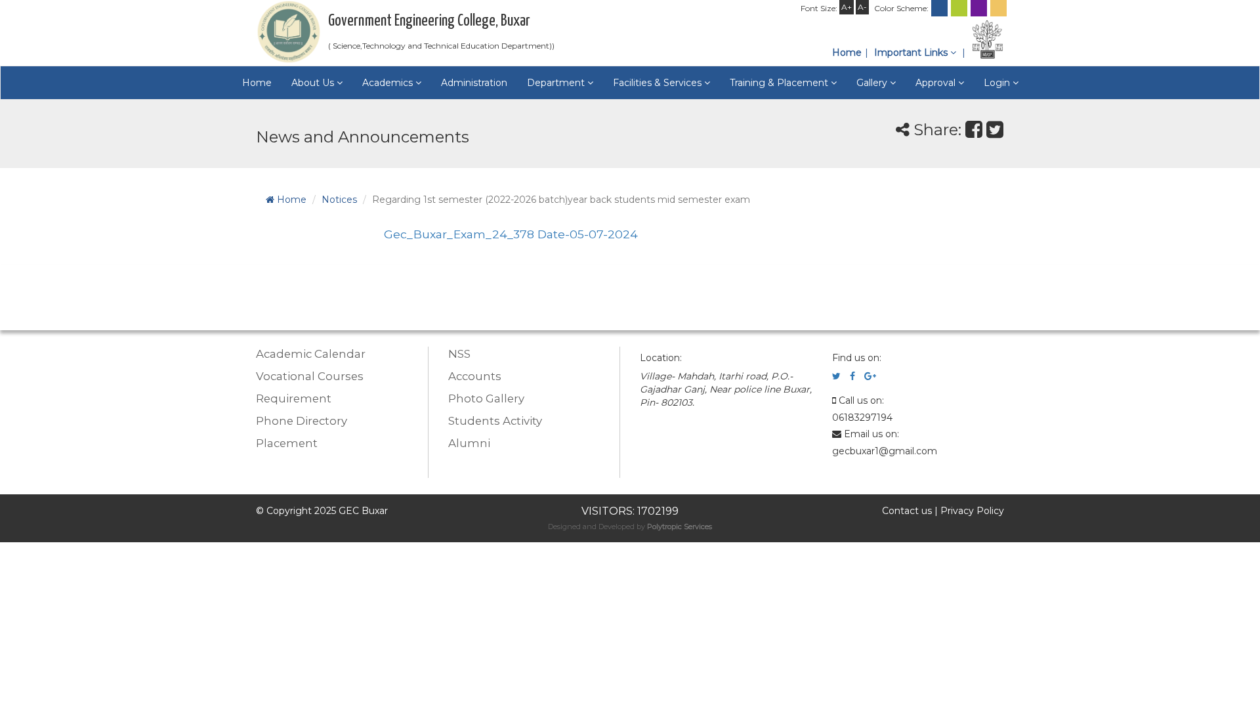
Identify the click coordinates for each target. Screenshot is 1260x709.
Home (847, 52)
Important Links (912, 52)
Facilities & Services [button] (658, 83)
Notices (339, 199)
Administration (474, 83)
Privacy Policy (972, 511)
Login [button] (998, 83)
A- (862, 7)
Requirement (293, 398)
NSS (459, 353)
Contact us (907, 511)
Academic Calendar (311, 353)
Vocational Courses (310, 376)
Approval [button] (936, 83)
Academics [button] (388, 83)
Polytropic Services (679, 526)
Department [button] (557, 83)
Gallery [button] (873, 83)
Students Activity (495, 420)
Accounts (474, 376)
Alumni (469, 443)
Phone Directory (301, 420)
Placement (287, 443)
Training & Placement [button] (780, 83)
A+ (846, 7)
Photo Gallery (486, 398)
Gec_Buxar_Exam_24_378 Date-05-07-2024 (511, 234)
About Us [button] (314, 83)
